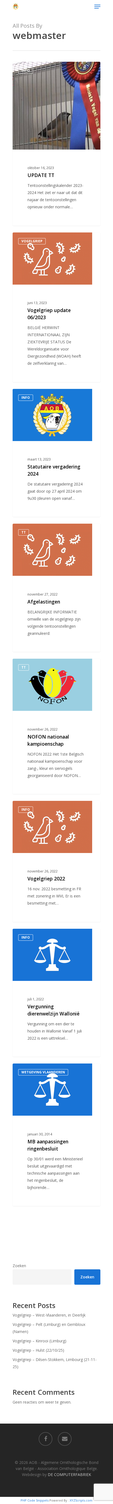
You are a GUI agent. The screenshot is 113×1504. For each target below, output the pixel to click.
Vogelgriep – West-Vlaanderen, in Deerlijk (49, 1315)
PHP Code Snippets (35, 1500)
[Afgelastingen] (56, 588)
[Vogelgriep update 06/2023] (56, 307)
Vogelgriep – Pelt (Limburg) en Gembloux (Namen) (49, 1328)
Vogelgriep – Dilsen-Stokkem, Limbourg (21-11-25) (55, 1363)
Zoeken (19, 1265)
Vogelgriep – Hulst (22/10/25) (38, 1350)
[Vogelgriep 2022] (56, 861)
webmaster (32, 68)
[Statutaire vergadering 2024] (56, 453)
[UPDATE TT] (56, 144)
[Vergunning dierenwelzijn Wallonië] (56, 993)
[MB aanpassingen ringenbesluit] (56, 1135)
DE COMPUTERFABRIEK (69, 1474)
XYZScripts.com (81, 1500)
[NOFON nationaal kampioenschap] (56, 726)
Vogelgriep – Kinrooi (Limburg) (39, 1340)
